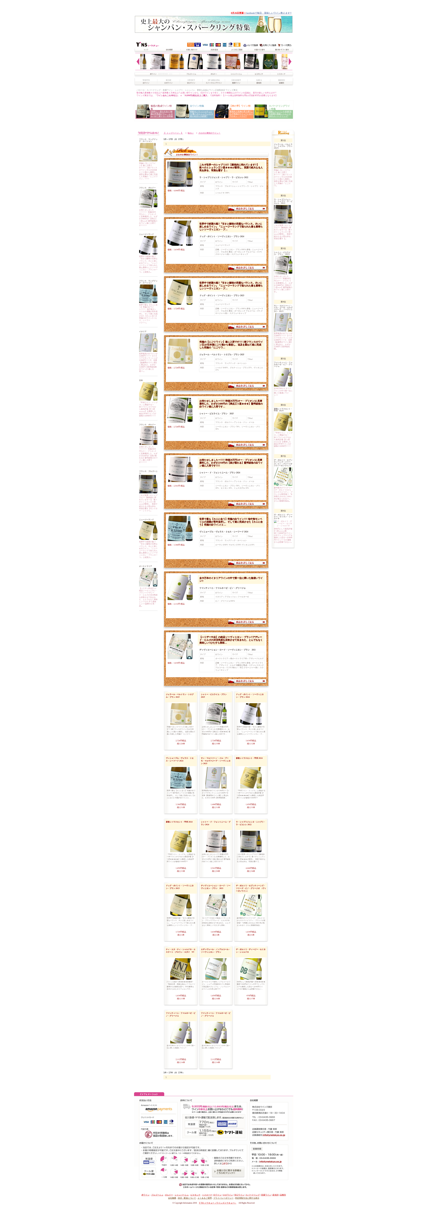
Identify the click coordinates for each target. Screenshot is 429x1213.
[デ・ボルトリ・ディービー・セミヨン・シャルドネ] (251, 979)
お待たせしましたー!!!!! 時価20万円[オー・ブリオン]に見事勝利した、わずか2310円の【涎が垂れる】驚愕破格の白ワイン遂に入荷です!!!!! (148, 454)
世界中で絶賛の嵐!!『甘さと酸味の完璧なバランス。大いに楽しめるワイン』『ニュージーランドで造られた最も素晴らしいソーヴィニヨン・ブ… (231, 226)
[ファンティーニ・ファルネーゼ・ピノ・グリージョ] (178, 597)
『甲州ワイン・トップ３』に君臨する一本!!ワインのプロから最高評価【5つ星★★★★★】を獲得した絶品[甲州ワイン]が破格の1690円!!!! (148, 409)
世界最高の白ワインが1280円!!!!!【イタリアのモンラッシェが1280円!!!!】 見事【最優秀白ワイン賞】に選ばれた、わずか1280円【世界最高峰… (215, 794)
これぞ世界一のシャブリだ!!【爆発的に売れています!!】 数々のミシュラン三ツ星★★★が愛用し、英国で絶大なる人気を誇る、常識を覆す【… (231, 167)
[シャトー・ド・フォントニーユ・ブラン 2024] (148, 444)
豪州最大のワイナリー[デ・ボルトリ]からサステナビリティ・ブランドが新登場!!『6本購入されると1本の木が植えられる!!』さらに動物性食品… (251, 921)
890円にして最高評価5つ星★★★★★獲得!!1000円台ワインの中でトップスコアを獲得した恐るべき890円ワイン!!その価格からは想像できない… (251, 985)
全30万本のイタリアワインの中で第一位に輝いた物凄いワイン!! (231, 579)
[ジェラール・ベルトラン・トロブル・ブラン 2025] (148, 161)
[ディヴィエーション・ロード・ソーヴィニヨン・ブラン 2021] (148, 586)
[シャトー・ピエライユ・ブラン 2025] (148, 207)
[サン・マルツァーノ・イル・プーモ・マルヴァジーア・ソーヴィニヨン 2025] (148, 351)
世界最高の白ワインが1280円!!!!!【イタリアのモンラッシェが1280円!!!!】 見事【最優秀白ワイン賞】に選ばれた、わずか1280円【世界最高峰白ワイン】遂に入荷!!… (148, 363)
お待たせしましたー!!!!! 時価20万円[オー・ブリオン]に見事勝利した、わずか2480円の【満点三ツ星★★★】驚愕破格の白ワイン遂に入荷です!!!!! (148, 217)
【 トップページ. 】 (173, 133)
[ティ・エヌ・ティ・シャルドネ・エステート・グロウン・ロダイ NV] (181, 979)
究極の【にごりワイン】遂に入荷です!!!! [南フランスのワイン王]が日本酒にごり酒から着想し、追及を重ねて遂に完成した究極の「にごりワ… (231, 344)
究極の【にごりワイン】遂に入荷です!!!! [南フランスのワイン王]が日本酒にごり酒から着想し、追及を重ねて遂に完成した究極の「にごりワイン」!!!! (148, 171)
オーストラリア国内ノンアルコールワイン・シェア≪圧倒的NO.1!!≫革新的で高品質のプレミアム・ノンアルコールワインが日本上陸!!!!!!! (216, 985)
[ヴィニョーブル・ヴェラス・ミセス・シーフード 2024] (148, 302)
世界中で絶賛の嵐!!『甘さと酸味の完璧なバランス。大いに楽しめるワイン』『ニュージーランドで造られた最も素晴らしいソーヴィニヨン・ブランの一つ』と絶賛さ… (148, 264)
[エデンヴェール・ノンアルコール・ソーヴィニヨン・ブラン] (216, 979)
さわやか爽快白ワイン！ (209, 133)
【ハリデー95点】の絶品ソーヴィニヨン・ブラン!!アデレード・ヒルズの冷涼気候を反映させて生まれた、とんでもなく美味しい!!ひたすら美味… (231, 639)
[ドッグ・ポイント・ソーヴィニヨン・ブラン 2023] (148, 539)
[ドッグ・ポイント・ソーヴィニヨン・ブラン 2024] (148, 254)
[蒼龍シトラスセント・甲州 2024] (148, 400)
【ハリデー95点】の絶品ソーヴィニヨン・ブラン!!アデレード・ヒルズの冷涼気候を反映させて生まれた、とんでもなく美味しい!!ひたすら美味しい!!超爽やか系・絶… (148, 597)
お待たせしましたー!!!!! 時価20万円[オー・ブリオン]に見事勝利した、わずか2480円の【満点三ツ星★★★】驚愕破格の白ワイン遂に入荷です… (231, 403)
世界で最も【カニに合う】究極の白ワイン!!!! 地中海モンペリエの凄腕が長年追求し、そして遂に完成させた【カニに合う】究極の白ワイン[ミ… (231, 521)
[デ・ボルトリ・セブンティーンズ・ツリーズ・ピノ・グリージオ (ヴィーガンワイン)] (251, 915)
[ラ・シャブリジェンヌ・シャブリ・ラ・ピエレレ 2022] (148, 493)
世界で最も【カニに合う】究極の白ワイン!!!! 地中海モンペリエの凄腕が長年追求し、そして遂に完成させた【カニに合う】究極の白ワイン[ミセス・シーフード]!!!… (148, 314)
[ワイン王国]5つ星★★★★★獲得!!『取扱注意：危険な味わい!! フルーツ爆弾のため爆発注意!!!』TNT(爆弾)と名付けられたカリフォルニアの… (181, 985)
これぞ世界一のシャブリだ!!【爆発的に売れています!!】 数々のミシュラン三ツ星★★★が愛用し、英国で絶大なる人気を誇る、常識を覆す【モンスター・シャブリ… (148, 503)
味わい (191, 133)
